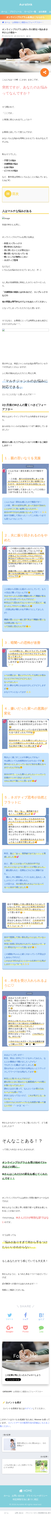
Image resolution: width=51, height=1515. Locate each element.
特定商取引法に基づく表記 (25, 1499)
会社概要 (43, 12)
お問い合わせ (18, 1496)
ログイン (29, 1408)
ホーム (4, 12)
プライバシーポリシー (36, 1496)
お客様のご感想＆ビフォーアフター (28, 1391)
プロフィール (16, 12)
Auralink (25, 4)
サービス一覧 (30, 12)
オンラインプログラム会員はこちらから (25, 17)
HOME (27, 1490)
